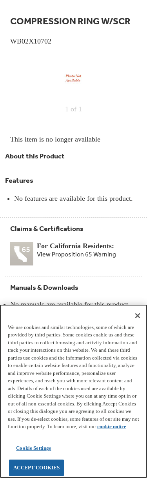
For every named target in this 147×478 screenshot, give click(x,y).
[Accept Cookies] (137, 315)
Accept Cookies (36, 468)
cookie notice (111, 426)
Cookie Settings (33, 448)
